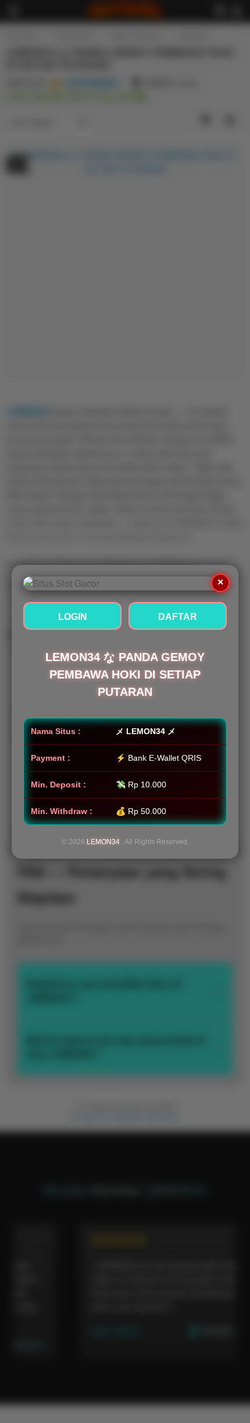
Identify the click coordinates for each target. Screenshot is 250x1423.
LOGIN (72, 617)
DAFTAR (177, 617)
